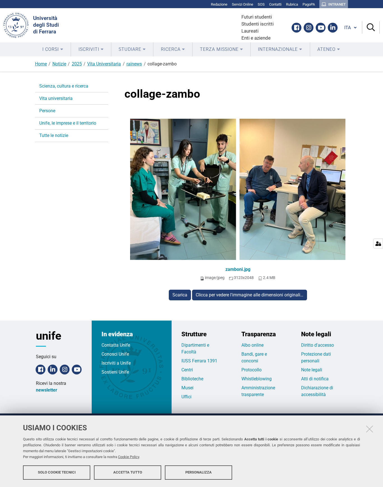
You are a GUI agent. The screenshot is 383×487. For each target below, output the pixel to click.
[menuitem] (53, 49)
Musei (187, 387)
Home (41, 64)
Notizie (59, 64)
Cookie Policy (128, 457)
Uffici (186, 396)
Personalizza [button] (198, 472)
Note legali (311, 369)
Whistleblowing (256, 378)
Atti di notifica (315, 378)
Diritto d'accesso (317, 345)
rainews (134, 64)
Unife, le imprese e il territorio (67, 123)
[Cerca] (370, 27)
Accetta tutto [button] (127, 472)
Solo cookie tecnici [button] (57, 472)
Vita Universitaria (104, 64)
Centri (187, 369)
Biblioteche (192, 378)
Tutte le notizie (53, 135)
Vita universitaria (56, 98)
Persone (47, 110)
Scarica (179, 295)
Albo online (252, 345)
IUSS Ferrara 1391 (199, 360)
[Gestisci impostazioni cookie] (378, 243)
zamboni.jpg (237, 269)
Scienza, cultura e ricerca (63, 86)
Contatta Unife (115, 345)
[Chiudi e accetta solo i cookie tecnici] (369, 428)
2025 (77, 64)
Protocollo (251, 369)
